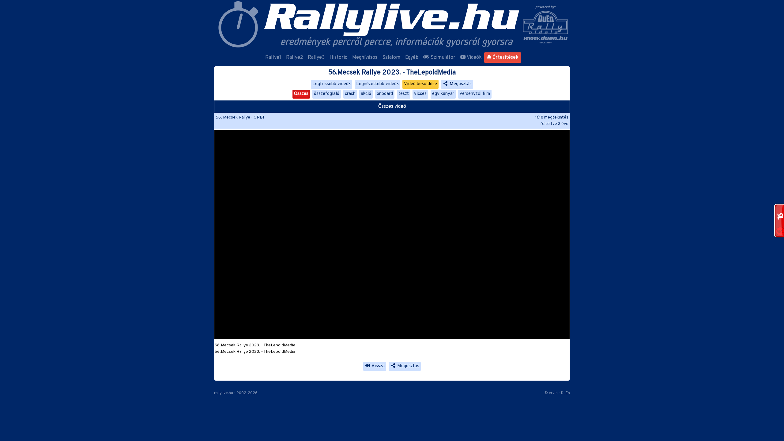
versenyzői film (475, 94)
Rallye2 (294, 58)
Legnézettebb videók (377, 84)
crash (350, 94)
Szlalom (391, 58)
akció (366, 94)
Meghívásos (364, 58)
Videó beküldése (420, 84)
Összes (301, 94)
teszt (403, 94)
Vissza (378, 366)
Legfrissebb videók (331, 84)
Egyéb (411, 58)
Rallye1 (273, 58)
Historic (338, 58)
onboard (385, 94)
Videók (474, 58)
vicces (420, 94)
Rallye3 (316, 58)
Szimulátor (442, 58)
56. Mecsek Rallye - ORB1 (240, 117)
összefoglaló (326, 94)
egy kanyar (443, 94)
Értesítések (504, 58)
